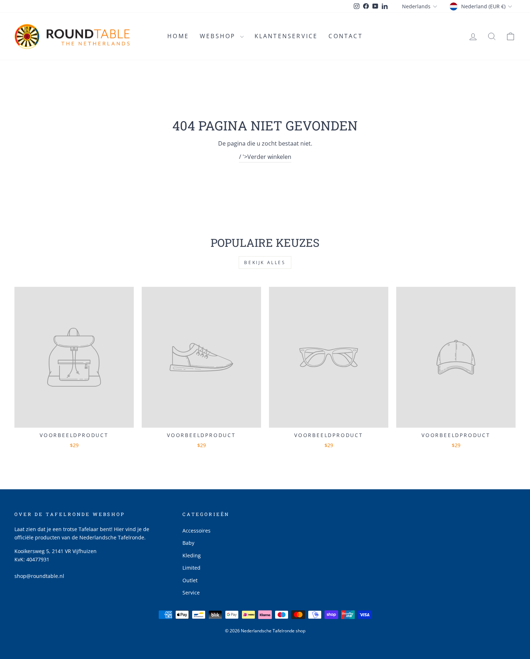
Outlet (190, 580)
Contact (345, 36)
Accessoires (196, 530)
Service (191, 592)
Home (178, 36)
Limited (191, 567)
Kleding (191, 555)
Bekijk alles (265, 262)
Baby (188, 542)
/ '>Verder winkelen (265, 157)
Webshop (219, 36)
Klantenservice (286, 36)
